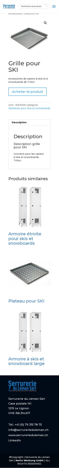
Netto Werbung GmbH (30, 460)
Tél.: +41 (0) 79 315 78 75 (25, 424)
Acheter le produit (27, 92)
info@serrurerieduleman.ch (28, 429)
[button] (45, 23)
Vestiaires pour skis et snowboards (29, 108)
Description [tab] (19, 122)
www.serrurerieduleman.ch (28, 435)
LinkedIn (14, 440)
